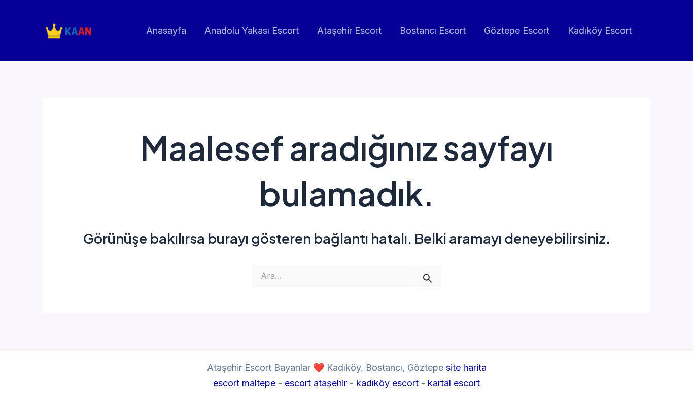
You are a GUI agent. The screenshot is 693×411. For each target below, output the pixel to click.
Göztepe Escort (516, 30)
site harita (466, 367)
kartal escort (454, 383)
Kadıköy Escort (600, 30)
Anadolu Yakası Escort (251, 30)
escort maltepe (244, 383)
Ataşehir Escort (349, 30)
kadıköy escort (387, 383)
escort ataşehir (316, 383)
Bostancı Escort (433, 30)
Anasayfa (166, 30)
